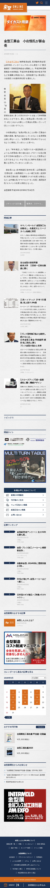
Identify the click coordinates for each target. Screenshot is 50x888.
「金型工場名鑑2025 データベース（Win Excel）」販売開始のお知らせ (25, 776)
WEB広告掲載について (33, 869)
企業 (22, 255)
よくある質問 (16, 861)
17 (13, 702)
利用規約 (39, 857)
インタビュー (29, 292)
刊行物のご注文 (17, 500)
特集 (22, 292)
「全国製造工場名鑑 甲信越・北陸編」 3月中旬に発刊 (24, 770)
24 (13, 707)
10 (13, 697)
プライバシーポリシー (25, 857)
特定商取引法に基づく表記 (26, 873)
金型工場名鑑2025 (25, 747)
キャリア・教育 (25, 848)
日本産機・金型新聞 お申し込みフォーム (27, 865)
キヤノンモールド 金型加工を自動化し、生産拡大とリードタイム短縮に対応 (33, 228)
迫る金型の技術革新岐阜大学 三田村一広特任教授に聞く (33, 265)
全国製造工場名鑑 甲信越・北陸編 (31, 734)
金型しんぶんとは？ (25, 620)
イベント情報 (38, 848)
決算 (26, 326)
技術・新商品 (37, 292)
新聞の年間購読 (17, 495)
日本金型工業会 (12, 62)
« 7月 (8, 717)
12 (25, 697)
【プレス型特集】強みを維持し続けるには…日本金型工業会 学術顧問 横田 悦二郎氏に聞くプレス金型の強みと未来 (33, 339)
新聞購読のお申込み (37, 885)
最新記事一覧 (10, 844)
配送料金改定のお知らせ (15, 782)
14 (37, 697)
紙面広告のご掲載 (18, 510)
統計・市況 (14, 848)
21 (37, 702)
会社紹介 (12, 857)
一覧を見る (40, 727)
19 (25, 702)
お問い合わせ (16, 515)
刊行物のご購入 (17, 869)
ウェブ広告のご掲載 (19, 505)
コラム (20, 625)
